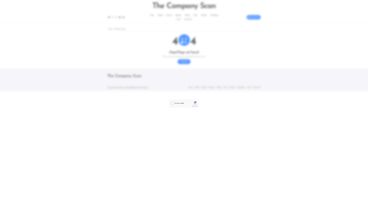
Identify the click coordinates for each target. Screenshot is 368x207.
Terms (196, 106)
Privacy (193, 106)
